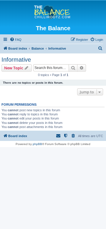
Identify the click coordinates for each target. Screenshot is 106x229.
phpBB (37, 144)
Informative (16, 59)
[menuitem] (15, 39)
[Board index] (53, 12)
